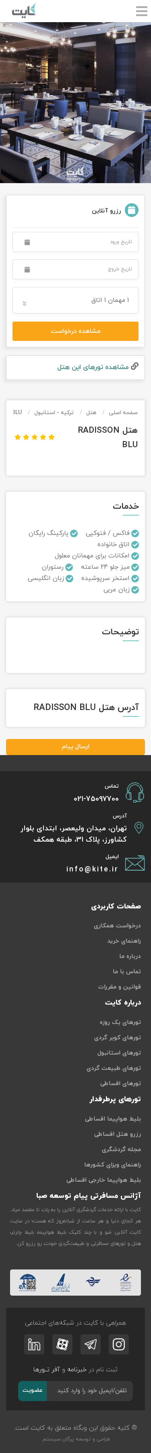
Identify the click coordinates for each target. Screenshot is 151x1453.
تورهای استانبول (119, 1053)
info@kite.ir (92, 870)
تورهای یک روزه (120, 1022)
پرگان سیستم (57, 1439)
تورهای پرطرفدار (115, 1099)
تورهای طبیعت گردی (114, 1068)
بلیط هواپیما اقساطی (113, 1119)
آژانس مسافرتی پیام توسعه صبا (88, 1196)
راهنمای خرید (124, 941)
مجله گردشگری (121, 1149)
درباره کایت (123, 1003)
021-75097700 (96, 799)
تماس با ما (127, 972)
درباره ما (130, 956)
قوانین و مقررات (119, 987)
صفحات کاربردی (116, 907)
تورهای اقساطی (120, 1083)
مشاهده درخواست (76, 331)
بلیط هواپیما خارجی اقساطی (103, 1180)
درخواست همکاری (117, 926)
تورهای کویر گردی (117, 1038)
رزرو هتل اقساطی (117, 1134)
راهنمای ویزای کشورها (112, 1165)
